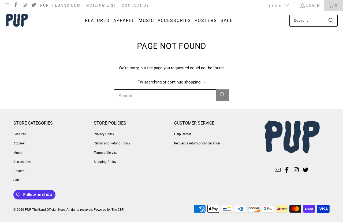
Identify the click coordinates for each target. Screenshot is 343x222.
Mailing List (101, 5)
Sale (16, 180)
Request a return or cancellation (197, 143)
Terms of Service (105, 153)
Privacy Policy (104, 134)
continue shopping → (186, 82)
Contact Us (135, 5)
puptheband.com (60, 5)
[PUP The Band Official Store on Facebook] (15, 5)
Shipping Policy (105, 162)
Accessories (22, 162)
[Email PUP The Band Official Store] (6, 5)
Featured (19, 134)
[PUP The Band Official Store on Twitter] (33, 5)
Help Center (182, 134)
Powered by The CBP (108, 210)
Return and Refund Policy (112, 143)
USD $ (275, 6)
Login (313, 5)
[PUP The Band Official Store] (16, 20)
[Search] (331, 21)
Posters (18, 171)
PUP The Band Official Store (45, 210)
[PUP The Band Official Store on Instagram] (24, 5)
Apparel (19, 143)
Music (17, 153)
